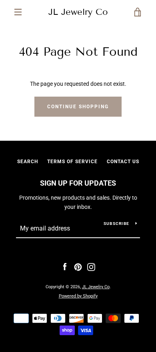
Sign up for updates (78, 183)
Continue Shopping (78, 106)
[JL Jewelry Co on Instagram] (91, 266)
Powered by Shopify (78, 296)
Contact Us (123, 161)
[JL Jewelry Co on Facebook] (65, 266)
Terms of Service (72, 161)
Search (27, 161)
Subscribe (116, 223)
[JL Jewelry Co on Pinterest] (78, 266)
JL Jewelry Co (78, 12)
